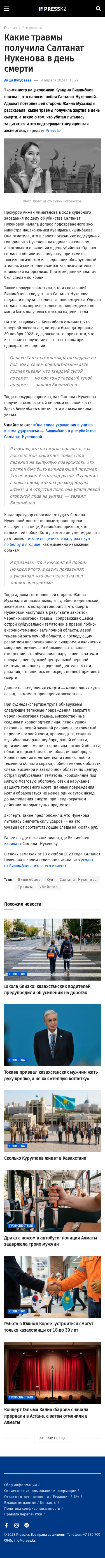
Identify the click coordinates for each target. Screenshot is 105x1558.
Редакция (61, 1497)
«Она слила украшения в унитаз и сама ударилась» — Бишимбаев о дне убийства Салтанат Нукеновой (50, 431)
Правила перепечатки (23, 1514)
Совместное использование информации (40, 1491)
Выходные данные (20, 1502)
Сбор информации (21, 1485)
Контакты (48, 1502)
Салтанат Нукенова (78, 879)
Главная (10, 28)
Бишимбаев (29, 879)
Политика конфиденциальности (32, 1508)
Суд (50, 879)
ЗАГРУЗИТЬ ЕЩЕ (52, 1438)
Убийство (48, 887)
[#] (53, 8)
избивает (13, 843)
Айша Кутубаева (17, 80)
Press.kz (53, 130)
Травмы (25, 887)
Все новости (32, 28)
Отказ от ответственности (27, 1497)
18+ (76, 1497)
